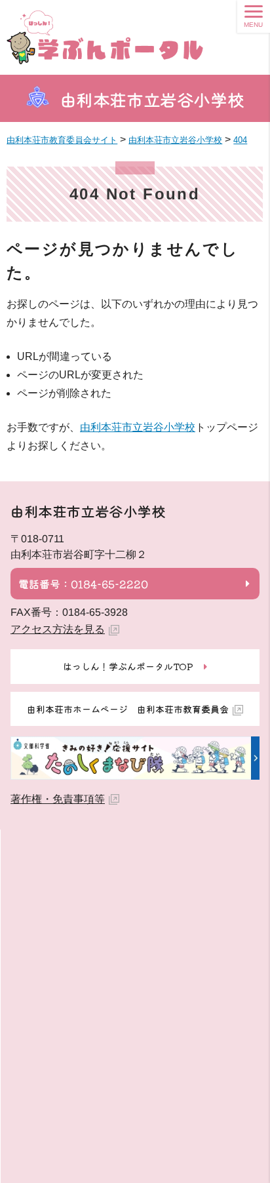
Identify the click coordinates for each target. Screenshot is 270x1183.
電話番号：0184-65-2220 (83, 584)
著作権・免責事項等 (57, 799)
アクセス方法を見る (57, 629)
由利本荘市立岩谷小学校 (152, 99)
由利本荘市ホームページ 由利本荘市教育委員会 (128, 708)
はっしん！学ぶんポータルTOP (128, 666)
